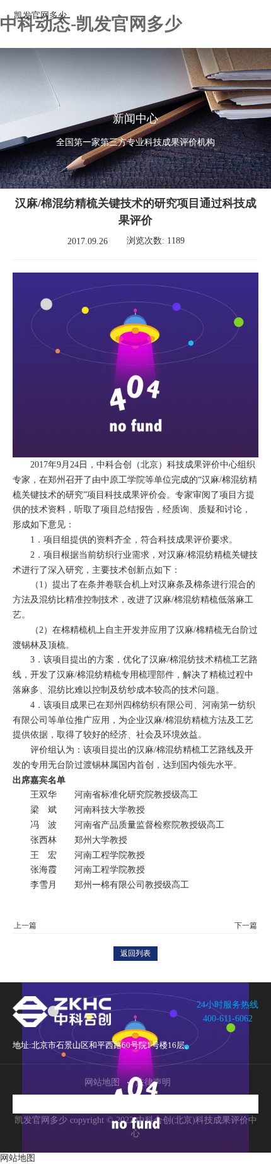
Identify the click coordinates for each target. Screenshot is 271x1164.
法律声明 (153, 1082)
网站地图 (102, 1082)
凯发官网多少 (40, 15)
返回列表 (135, 953)
